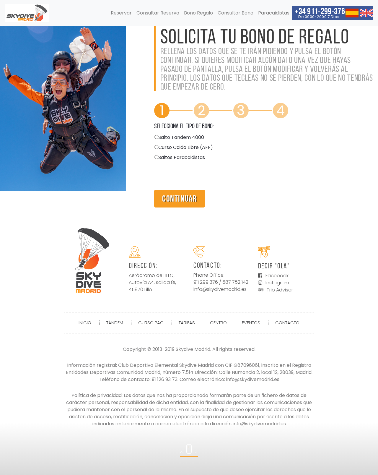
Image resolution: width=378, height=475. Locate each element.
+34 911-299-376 (320, 13)
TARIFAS (187, 323)
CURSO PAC (151, 323)
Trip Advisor (280, 289)
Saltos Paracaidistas (181, 157)
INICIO (85, 323)
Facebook (277, 275)
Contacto (287, 323)
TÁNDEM (114, 323)
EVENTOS (251, 323)
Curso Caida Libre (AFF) (185, 147)
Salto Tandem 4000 (181, 137)
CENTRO (218, 323)
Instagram (277, 282)
